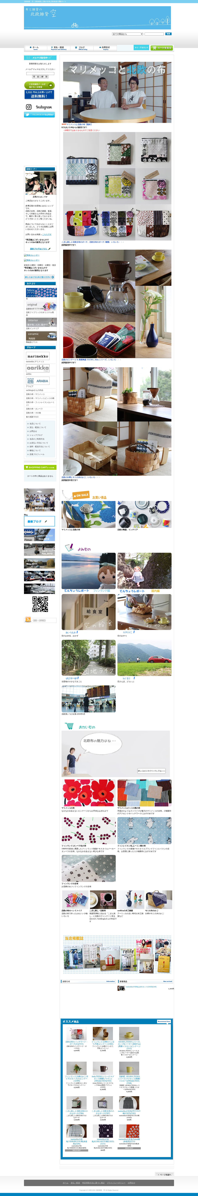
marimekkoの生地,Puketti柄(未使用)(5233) (129, 1140)
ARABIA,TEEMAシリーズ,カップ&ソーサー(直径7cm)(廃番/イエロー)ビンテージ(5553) (129, 1045)
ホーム (35, 48)
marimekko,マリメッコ (35, 361)
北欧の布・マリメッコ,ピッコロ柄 (40, 398)
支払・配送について (59, 48)
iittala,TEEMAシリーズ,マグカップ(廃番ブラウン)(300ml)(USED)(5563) (103, 1078)
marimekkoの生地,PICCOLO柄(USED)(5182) (129, 1112)
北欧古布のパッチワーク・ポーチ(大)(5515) (76, 1043)
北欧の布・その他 (33, 413)
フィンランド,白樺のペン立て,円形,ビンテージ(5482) (103, 1043)
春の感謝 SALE (32, 417)
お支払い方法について (39, 443)
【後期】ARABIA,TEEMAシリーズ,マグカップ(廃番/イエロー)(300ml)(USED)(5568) (129, 1079)
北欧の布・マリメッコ (35, 394)
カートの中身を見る (40, 467)
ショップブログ (82, 48)
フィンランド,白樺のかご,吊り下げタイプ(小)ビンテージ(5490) (76, 1078)
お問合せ (105, 48)
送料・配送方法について (40, 447)
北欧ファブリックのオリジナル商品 (40, 313)
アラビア (29, 386)
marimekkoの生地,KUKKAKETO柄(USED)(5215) (103, 1141)
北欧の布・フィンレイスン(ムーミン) (40, 403)
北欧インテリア (32, 328)
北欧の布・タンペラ (34, 409)
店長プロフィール (37, 454)
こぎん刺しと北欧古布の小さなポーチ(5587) (103, 1112)
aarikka (28, 374)
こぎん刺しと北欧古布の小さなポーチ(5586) (76, 1112)
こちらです (47, 234)
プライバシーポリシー (116, 1183)
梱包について (35, 450)
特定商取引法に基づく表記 (93, 1183)
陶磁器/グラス (32, 342)
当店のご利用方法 (37, 439)
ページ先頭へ (164, 1174)
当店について (35, 424)
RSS (35, 620)
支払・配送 (75, 1183)
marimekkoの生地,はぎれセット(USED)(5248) (141, 987)
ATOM (42, 620)
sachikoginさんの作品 (34, 390)
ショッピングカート (162, 48)
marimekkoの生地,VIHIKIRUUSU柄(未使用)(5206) (76, 1141)
